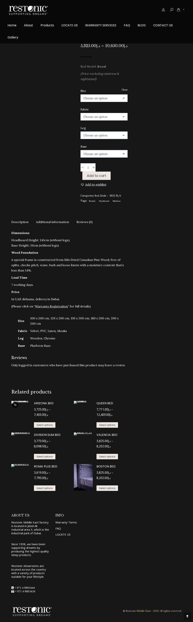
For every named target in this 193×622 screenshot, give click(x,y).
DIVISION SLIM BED (47, 435)
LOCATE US (62, 534)
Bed (97, 195)
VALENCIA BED (106, 435)
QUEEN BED (104, 403)
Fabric (84, 109)
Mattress (116, 201)
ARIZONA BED (44, 403)
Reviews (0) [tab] (85, 222)
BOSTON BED (106, 466)
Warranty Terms (66, 522)
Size (83, 91)
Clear (125, 89)
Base (83, 146)
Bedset (92, 201)
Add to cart (96, 175)
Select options (45, 425)
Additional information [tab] (52, 222)
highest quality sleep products (30, 553)
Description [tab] (19, 222)
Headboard (104, 201)
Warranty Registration (51, 306)
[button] (93, 184)
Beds (103, 195)
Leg (83, 128)
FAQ (58, 528)
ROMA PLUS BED (45, 466)
